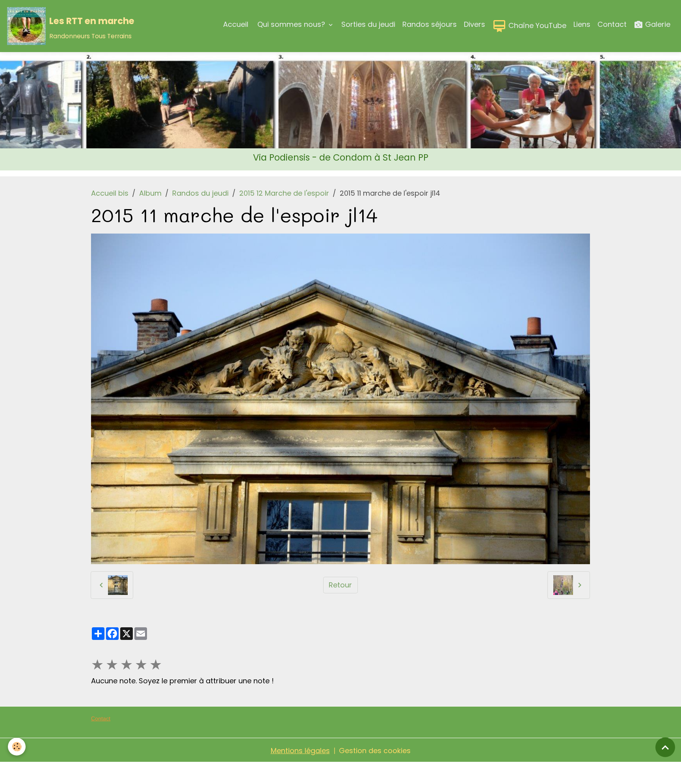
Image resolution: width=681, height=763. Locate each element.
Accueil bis (109, 193)
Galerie (656, 24)
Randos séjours (429, 24)
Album (150, 193)
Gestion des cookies (375, 751)
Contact (612, 24)
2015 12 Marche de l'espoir (284, 193)
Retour (340, 585)
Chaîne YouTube (536, 25)
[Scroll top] (665, 747)
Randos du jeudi (200, 193)
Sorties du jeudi (368, 24)
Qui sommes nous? (291, 24)
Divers (474, 24)
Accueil (235, 24)
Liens (581, 24)
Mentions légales (300, 751)
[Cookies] (17, 747)
